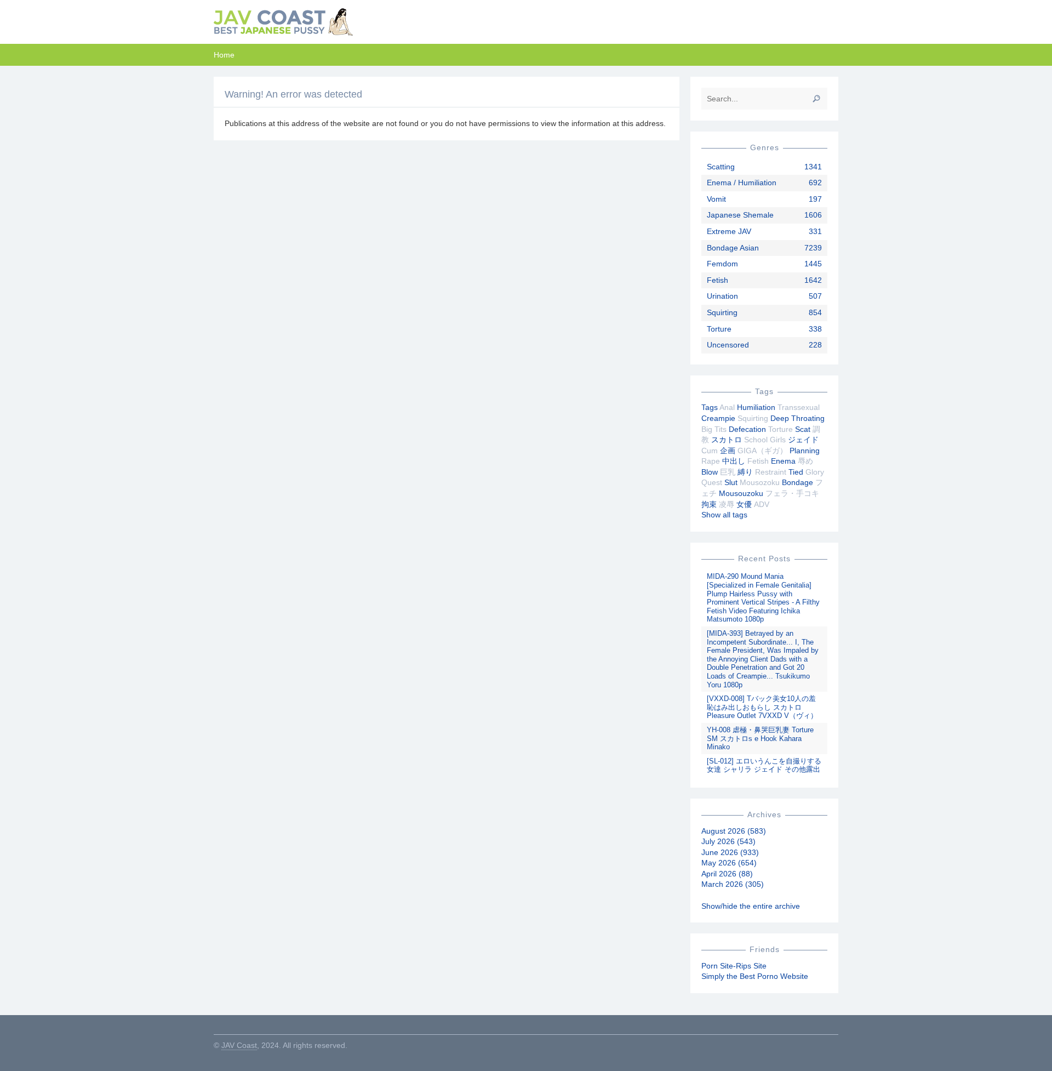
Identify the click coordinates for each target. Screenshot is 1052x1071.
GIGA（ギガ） (762, 450)
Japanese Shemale (740, 214)
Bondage (797, 482)
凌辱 (726, 504)
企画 (727, 450)
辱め (805, 461)
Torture (719, 328)
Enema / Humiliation (741, 182)
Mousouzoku (741, 493)
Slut (730, 482)
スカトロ (726, 439)
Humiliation (756, 407)
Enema (783, 461)
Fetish (717, 280)
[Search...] (816, 98)
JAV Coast (239, 1045)
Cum (709, 450)
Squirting (722, 312)
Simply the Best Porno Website (754, 976)
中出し (733, 461)
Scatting (721, 166)
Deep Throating (797, 418)
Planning (805, 450)
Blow (709, 472)
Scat (802, 429)
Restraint (770, 472)
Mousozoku (760, 482)
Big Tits (714, 429)
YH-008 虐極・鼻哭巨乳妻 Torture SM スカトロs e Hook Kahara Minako (760, 738)
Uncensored (728, 344)
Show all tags (724, 514)
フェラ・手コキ (792, 493)
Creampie (718, 418)
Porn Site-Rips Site (734, 965)
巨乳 (727, 472)
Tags (709, 407)
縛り (745, 472)
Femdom (722, 263)
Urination (722, 296)
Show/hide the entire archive (750, 906)
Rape (710, 461)
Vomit (716, 199)
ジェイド (803, 439)
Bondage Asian (733, 247)
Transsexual (798, 407)
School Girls (765, 439)
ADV (761, 504)
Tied (795, 472)
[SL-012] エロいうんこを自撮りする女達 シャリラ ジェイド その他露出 (764, 765)
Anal (727, 407)
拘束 (709, 504)
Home (224, 54)
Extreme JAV (729, 231)
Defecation (747, 429)
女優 (744, 504)
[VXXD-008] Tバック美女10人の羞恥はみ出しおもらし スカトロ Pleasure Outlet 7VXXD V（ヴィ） (762, 707)
